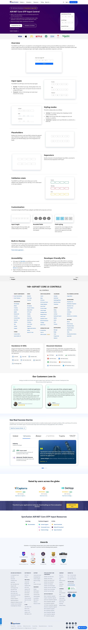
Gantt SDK (13, 582)
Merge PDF (27, 583)
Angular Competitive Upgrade (50, 597)
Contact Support (37, 578)
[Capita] (61, 436)
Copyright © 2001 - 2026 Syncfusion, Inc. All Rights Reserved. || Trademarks (23, 628)
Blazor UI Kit (27, 610)
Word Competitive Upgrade (49, 612)
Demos (60, 591)
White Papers (36, 591)
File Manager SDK (14, 587)
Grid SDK (12, 577)
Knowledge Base (37, 577)
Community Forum (37, 575)
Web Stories (36, 600)
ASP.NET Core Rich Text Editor (50, 587)
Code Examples (37, 596)
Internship (61, 584)
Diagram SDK (13, 586)
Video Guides (62, 598)
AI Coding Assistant (27, 8)
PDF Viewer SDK (14, 591)
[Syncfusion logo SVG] (14, 2)
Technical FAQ (36, 594)
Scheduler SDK (14, 580)
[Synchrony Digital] (50, 436)
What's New (61, 601)
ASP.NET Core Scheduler (49, 582)
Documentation (62, 592)
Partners (61, 586)
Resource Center (37, 603)
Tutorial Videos (62, 596)
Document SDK (14, 589)
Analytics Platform (14, 598)
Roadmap (61, 603)
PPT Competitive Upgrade (49, 615)
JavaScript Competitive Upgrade (50, 599)
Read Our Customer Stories (17, 428)
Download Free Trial (72, 505)
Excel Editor (27, 594)
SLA (34, 582)
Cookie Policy (19, 626)
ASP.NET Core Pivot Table (49, 591)
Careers (60, 582)
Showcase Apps (62, 600)
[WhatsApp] (72, 588)
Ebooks (35, 589)
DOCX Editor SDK (14, 593)
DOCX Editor (27, 592)
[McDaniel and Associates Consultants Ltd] (27, 436)
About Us (47, 2)
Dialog (75, 279)
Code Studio (13, 596)
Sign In (67, 2)
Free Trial (26, 575)
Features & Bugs (37, 580)
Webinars (35, 601)
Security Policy (34, 626)
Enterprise (28, 2)
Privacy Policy (13, 626)
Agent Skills (34, 8)
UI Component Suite (15, 575)
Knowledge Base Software (16, 605)
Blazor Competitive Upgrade (49, 596)
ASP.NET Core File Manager (49, 585)
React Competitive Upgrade (49, 601)
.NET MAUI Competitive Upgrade (50, 605)
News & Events (62, 580)
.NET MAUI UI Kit (28, 606)
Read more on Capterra (20, 495)
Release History (62, 605)
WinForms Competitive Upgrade (50, 606)
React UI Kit (27, 608)
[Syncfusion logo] (15, 623)
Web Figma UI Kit (28, 614)
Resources (36, 2)
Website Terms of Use (27, 626)
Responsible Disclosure (43, 626)
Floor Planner (27, 591)
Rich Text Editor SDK (15, 584)
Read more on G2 (43, 495)
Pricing (42, 2)
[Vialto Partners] (72, 436)
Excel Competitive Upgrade (49, 614)
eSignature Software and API (16, 602)
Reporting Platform (14, 600)
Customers (61, 577)
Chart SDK (13, 578)
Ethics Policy (50, 626)
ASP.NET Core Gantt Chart (49, 580)
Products (22, 2)
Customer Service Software (16, 604)
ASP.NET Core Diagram (48, 583)
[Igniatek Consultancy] (15, 436)
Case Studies (36, 592)
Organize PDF (27, 589)
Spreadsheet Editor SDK (15, 595)
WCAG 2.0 (15, 268)
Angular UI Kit (27, 612)
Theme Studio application (17, 250)
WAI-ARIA (23, 261)
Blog (60, 578)
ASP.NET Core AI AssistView (49, 589)
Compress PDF (27, 585)
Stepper (13, 279)
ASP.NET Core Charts (48, 578)
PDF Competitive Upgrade (49, 610)
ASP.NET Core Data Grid (48, 576)
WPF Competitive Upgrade (49, 608)
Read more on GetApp (67, 495)
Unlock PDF (27, 582)
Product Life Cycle (37, 584)
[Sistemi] (38, 436)
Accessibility (36, 598)
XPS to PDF (27, 587)
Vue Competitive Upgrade (49, 603)
